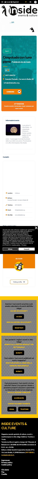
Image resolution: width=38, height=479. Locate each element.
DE (30, 2)
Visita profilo (17, 282)
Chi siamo (5, 470)
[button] (2, 2)
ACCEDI (19, 317)
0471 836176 (10, 75)
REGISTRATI (19, 328)
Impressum (5, 460)
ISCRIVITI (19, 353)
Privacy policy (6, 462)
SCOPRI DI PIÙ (19, 398)
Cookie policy (6, 465)
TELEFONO (24, 409)
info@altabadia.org (11, 83)
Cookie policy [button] (16, 245)
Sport (7, 51)
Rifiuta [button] (10, 249)
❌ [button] (36, 228)
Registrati (16, 2)
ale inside (26, 62)
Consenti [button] (26, 249)
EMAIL (12, 409)
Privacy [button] (23, 245)
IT (26, 2)
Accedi (8, 2)
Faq (2, 472)
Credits (4, 474)
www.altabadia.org (20, 215)
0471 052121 (30, 452)
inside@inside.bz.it (7, 455)
